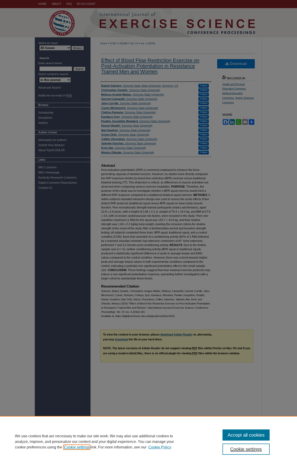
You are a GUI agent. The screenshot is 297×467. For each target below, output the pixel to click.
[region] (148, 441)
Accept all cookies (246, 435)
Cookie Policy (159, 447)
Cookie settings (77, 447)
